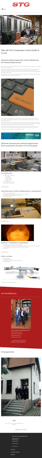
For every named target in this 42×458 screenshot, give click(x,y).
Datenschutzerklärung (15, 423)
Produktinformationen (5, 186)
